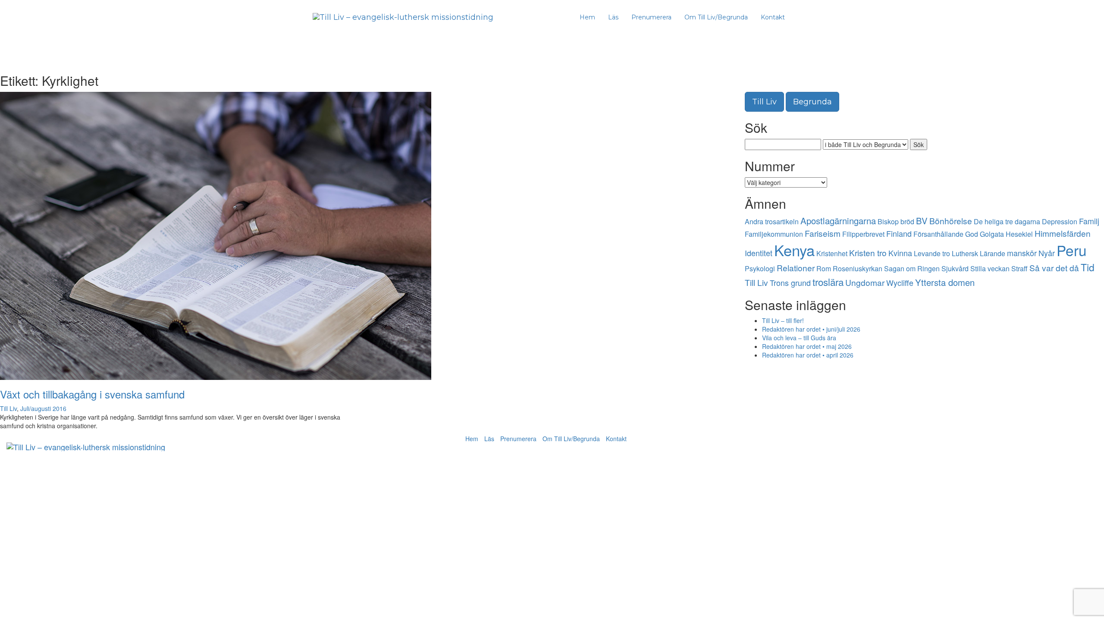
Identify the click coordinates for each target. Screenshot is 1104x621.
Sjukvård (955, 268)
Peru (1072, 250)
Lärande (992, 253)
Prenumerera (651, 17)
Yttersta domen (945, 282)
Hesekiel (1019, 234)
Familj (1089, 220)
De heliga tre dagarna (1007, 221)
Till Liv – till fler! (783, 320)
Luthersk (965, 253)
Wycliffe (899, 282)
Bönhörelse (950, 220)
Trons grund (790, 282)
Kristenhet (831, 253)
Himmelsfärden (1063, 233)
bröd (907, 221)
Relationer (796, 267)
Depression (1059, 221)
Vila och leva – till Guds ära (799, 337)
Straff (1019, 268)
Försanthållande (938, 234)
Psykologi (760, 268)
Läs (613, 17)
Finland (899, 233)
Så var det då (1054, 267)
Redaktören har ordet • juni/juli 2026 (811, 329)
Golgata (992, 234)
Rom (823, 268)
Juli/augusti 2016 (43, 408)
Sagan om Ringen (912, 268)
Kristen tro (868, 252)
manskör (1022, 252)
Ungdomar (864, 282)
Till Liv (8, 408)
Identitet (758, 252)
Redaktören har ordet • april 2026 (807, 355)
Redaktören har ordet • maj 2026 (807, 346)
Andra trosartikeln (772, 221)
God (971, 234)
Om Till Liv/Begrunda (716, 17)
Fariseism (823, 233)
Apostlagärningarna (838, 220)
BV (922, 220)
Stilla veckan (990, 268)
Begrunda (812, 102)
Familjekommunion (774, 234)
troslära (828, 282)
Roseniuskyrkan (857, 268)
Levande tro (932, 253)
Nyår (1046, 252)
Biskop (888, 221)
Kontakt (773, 17)
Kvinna (900, 252)
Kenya (794, 249)
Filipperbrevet (863, 234)
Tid (1088, 267)
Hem (587, 17)
